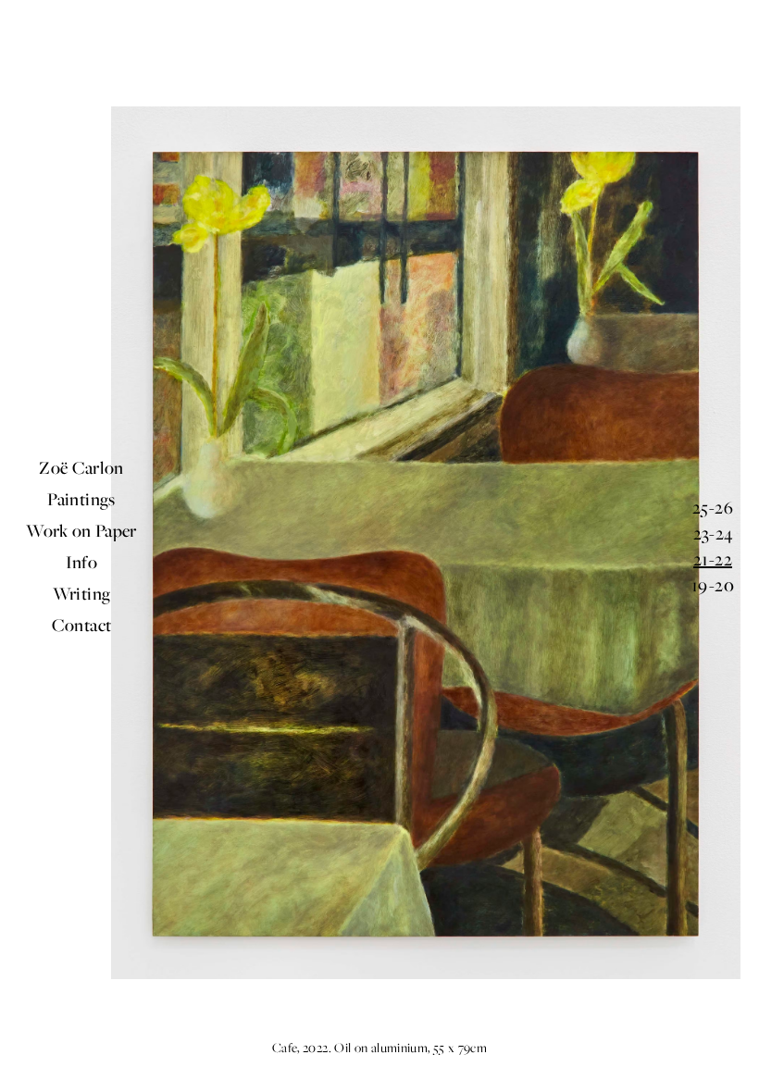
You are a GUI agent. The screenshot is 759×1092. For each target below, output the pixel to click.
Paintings (81, 499)
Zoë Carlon (81, 467)
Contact (82, 625)
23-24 (713, 533)
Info (81, 562)
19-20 (712, 585)
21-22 (712, 559)
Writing (82, 593)
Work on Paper (81, 530)
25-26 (712, 507)
